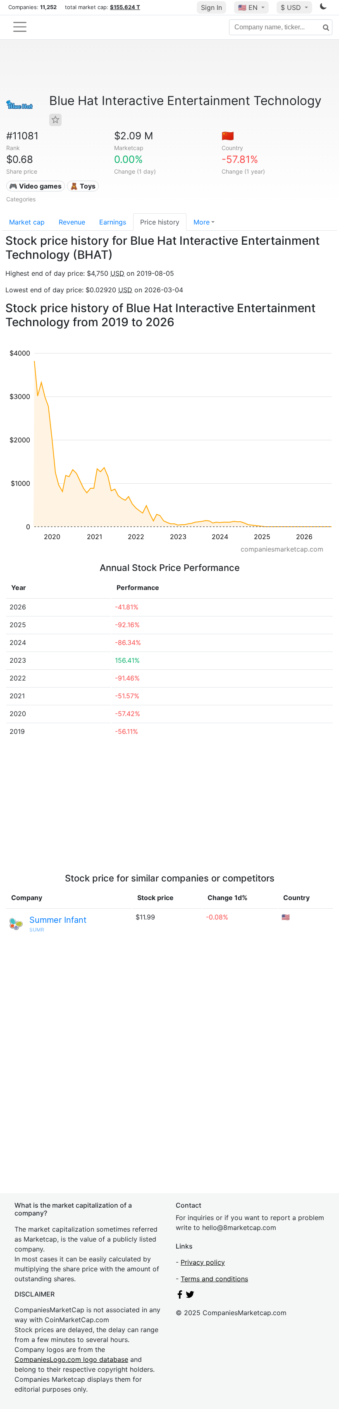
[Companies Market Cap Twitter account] (190, 1296)
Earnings (112, 222)
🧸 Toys (82, 186)
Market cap (27, 222)
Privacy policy (203, 1262)
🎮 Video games (35, 186)
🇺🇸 (248, 7)
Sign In (211, 7)
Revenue (72, 222)
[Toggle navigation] (20, 27)
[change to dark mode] (323, 8)
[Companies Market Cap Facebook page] (180, 1296)
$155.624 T (125, 7)
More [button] (201, 222)
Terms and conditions (214, 1279)
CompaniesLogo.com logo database (71, 1359)
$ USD (292, 7)
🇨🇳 (228, 136)
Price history (159, 222)
